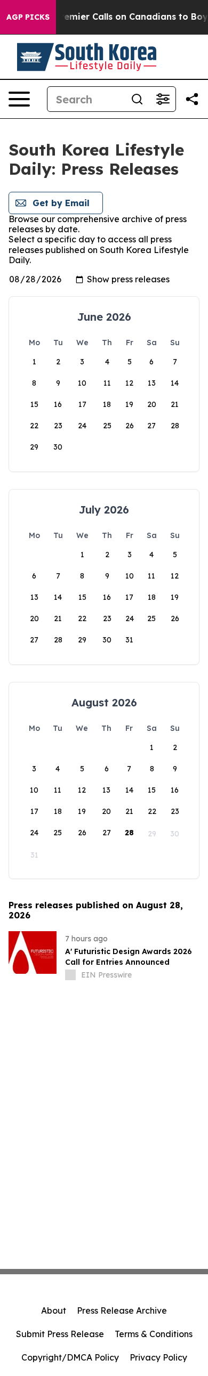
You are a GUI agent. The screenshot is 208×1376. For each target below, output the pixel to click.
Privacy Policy (158, 1357)
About (53, 1310)
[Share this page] (192, 99)
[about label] (70, 975)
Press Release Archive (122, 1310)
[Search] (137, 99)
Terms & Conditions (154, 1334)
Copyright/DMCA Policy (70, 1357)
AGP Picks (28, 17)
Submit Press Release (60, 1334)
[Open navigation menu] (19, 99)
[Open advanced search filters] (162, 99)
